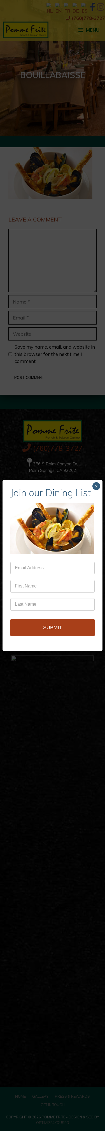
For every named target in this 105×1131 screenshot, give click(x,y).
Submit (52, 627)
